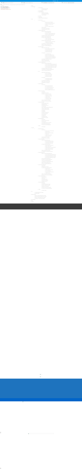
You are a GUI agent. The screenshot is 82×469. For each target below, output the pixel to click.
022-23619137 (11, 2)
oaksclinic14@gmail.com (29, 2)
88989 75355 (7, 2)
